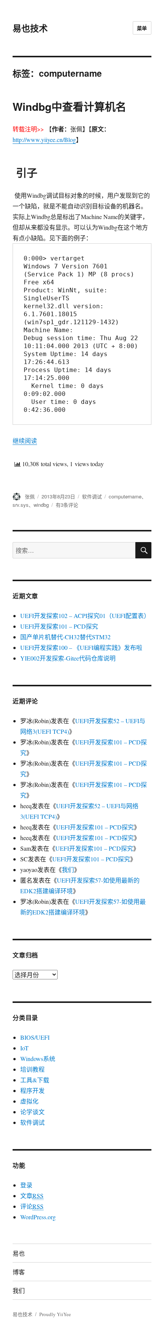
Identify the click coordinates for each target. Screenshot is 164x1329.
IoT (24, 1048)
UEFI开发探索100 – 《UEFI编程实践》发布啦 (81, 647)
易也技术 (30, 28)
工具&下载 (34, 1080)
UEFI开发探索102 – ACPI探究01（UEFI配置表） (85, 616)
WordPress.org (38, 1217)
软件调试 (92, 496)
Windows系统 (37, 1059)
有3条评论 (67, 504)
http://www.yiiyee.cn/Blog (44, 139)
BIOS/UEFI (35, 1037)
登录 (26, 1185)
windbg (41, 504)
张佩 (30, 496)
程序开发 (32, 1090)
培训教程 (32, 1069)
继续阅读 (25, 441)
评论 (31, 1206)
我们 (68, 869)
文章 (31, 1196)
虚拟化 (29, 1101)
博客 (19, 1272)
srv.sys (21, 504)
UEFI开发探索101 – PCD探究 (59, 626)
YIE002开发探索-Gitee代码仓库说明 (68, 658)
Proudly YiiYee (55, 1314)
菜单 (142, 28)
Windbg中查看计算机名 (69, 106)
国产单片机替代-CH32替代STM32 (65, 637)
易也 (19, 1253)
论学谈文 (32, 1112)
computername (125, 496)
